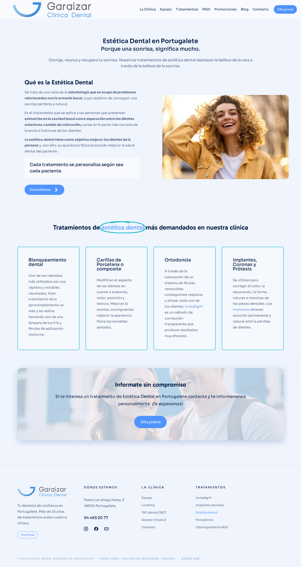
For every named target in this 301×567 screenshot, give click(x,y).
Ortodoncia (178, 260)
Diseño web (190, 558)
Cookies (168, 558)
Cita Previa (27, 534)
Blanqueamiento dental (47, 262)
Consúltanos (40, 190)
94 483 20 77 (96, 518)
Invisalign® (194, 306)
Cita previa (285, 9)
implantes (241, 309)
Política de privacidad (140, 558)
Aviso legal (110, 558)
